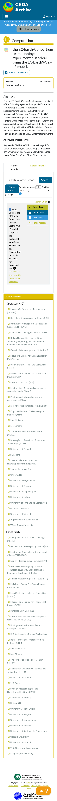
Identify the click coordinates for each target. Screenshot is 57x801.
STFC (28, 783)
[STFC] (28, 795)
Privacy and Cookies (40, 785)
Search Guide (41, 201)
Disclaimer (25, 785)
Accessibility (13, 785)
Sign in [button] (49, 16)
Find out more (32, 29)
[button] (17, 72)
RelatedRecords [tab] (14, 167)
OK (20, 29)
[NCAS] (28, 777)
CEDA (28, 788)
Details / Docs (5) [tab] (38, 165)
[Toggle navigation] (6, 16)
